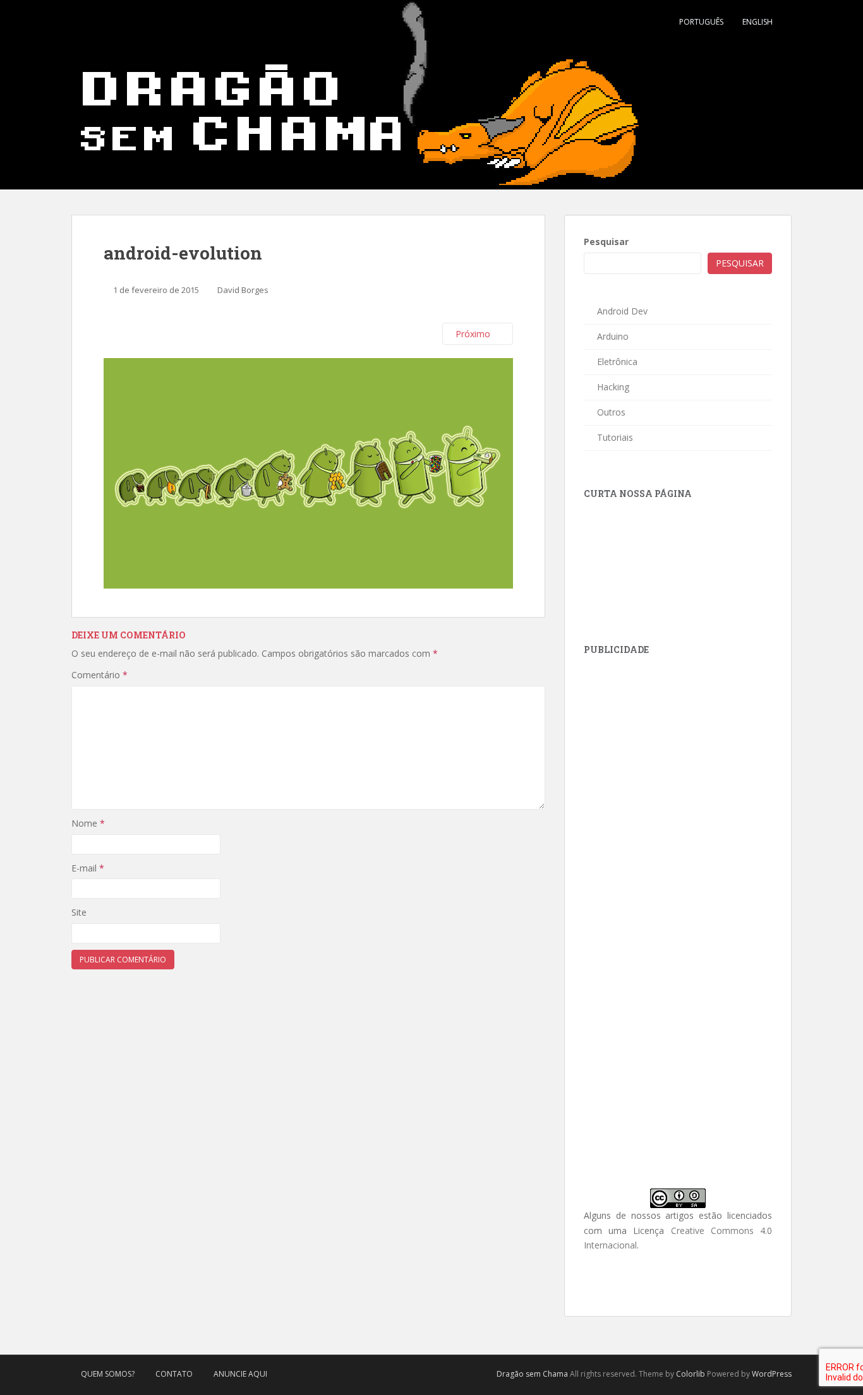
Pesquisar (606, 242)
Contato (174, 1373)
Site (79, 912)
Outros (611, 412)
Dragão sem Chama (532, 1373)
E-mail (87, 868)
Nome (88, 823)
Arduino (613, 336)
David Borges (243, 290)
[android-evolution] (308, 472)
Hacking (613, 387)
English (757, 21)
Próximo (474, 334)
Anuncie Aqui (240, 1373)
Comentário (99, 675)
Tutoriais (615, 437)
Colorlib (690, 1373)
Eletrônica (617, 362)
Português (701, 21)
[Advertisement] (678, 749)
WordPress (772, 1373)
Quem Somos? (108, 1373)
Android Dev (622, 311)
